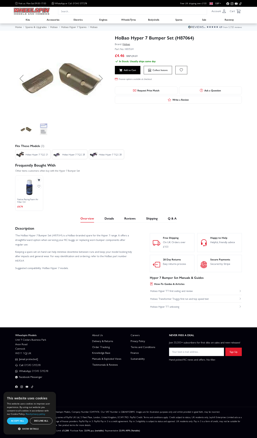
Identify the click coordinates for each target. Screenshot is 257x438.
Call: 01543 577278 (29, 365)
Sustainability (138, 359)
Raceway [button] (229, 19)
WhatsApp (71, 3)
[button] (219, 11)
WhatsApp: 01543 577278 (33, 371)
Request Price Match (148, 90)
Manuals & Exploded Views (106, 359)
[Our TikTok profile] (240, 3)
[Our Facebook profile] (227, 3)
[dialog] (29, 413)
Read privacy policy (35, 413)
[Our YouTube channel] (236, 3)
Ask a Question (212, 90)
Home (18, 27)
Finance (135, 353)
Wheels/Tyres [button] (128, 19)
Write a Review (180, 99)
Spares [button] (178, 19)
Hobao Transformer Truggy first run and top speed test (179, 298)
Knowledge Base (101, 353)
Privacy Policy (138, 341)
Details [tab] (109, 218)
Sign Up (233, 351)
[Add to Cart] (39, 180)
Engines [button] (103, 19)
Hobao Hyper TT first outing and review (171, 291)
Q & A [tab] (172, 218)
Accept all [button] (17, 420)
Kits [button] (28, 19)
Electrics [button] (78, 19)
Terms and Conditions (143, 347)
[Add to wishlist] (181, 70)
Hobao (126, 44)
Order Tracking (101, 347)
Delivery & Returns (102, 341)
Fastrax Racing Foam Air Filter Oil (27, 200)
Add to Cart (130, 70)
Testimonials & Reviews (105, 365)
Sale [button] (204, 19)
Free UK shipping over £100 (193, 3)
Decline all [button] (41, 420)
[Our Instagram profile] (232, 3)
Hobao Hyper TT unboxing (164, 306)
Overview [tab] (87, 218)
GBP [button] (216, 3)
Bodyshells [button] (153, 19)
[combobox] (132, 11)
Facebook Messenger (30, 377)
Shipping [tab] (152, 218)
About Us (97, 335)
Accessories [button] (53, 19)
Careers (135, 335)
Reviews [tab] (130, 218)
